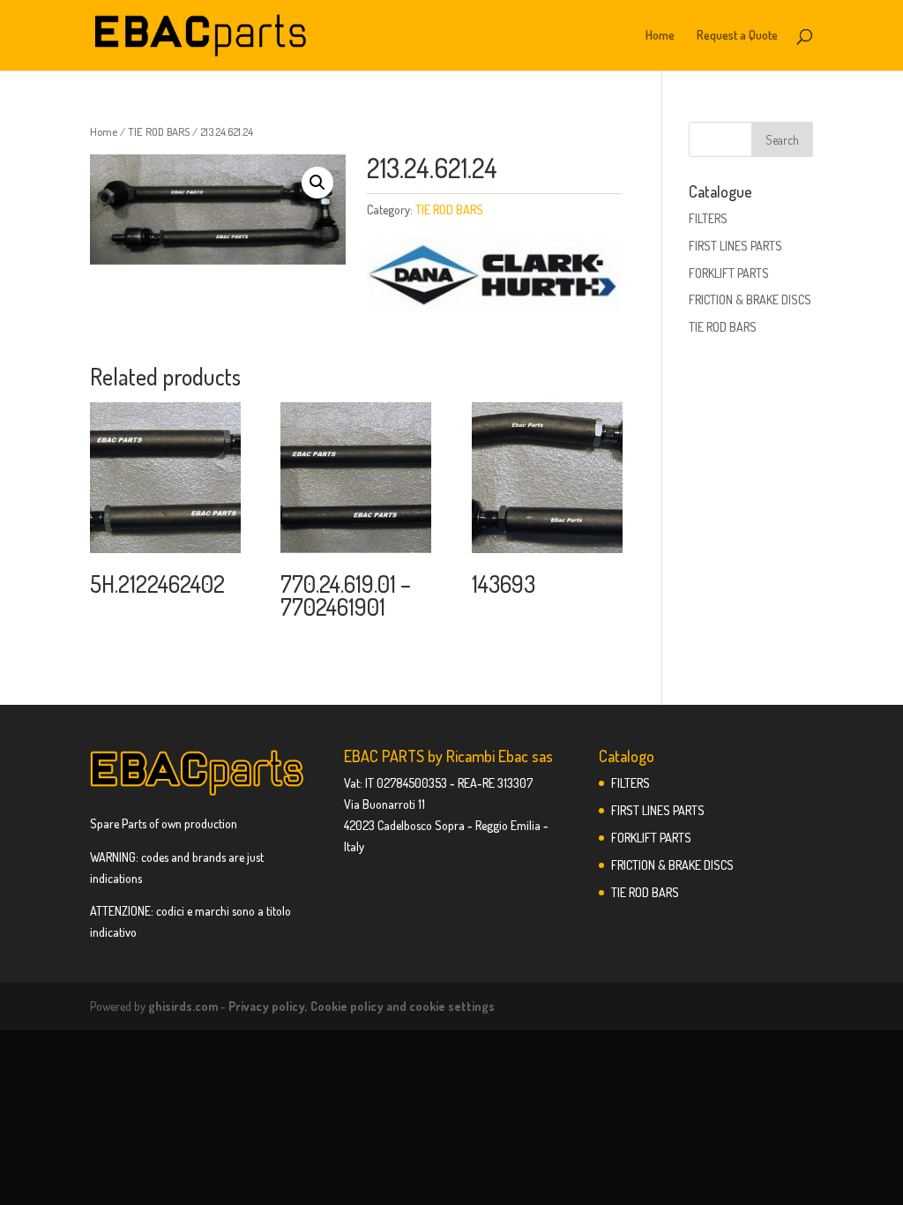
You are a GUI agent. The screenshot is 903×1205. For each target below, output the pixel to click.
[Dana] (494, 277)
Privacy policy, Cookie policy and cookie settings (361, 1006)
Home (660, 35)
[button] (317, 182)
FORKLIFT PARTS (729, 273)
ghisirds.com (183, 1006)
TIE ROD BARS (159, 131)
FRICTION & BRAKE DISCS (750, 299)
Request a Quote (737, 35)
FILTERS (708, 218)
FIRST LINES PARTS (735, 245)
